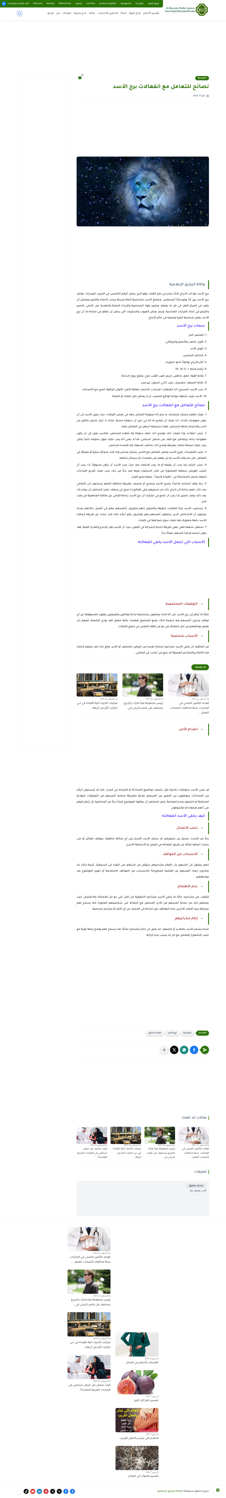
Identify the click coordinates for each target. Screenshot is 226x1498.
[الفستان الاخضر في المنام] (136, 1344)
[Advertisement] (113, 50)
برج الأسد (172, 1033)
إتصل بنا (139, 3)
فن (58, 13)
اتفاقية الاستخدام (107, 3)
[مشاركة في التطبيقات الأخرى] (164, 1050)
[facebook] (4, 3)
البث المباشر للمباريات (18, 3)
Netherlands (65, 3)
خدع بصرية (80, 13)
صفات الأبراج (155, 1033)
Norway (50, 3)
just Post (91, 3)
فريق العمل (153, 3)
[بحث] (19, 13)
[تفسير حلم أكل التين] (136, 1382)
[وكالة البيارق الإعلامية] (186, 9)
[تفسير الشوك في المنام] (136, 1458)
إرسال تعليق (196, 1186)
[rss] (19, 1491)
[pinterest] (46, 1491)
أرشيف (78, 3)
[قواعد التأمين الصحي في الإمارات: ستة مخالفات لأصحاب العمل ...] (188, 685)
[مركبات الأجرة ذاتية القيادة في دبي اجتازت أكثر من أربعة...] (97, 685)
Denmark (37, 3)
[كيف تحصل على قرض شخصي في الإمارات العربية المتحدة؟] (92, 1135)
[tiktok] (26, 1491)
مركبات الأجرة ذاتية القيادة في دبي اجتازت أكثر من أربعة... (97, 706)
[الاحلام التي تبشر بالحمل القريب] (136, 1420)
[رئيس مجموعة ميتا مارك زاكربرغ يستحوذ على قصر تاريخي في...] (142, 685)
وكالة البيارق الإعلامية (169, 1491)
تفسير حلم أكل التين (146, 1400)
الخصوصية (126, 3)
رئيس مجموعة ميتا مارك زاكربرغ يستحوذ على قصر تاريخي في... (143, 706)
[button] (194, 1050)
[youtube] (32, 1491)
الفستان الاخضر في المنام (142, 1362)
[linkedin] (39, 1491)
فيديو (50, 13)
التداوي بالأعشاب (108, 13)
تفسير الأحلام (151, 13)
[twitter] (59, 1491)
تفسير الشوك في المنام (143, 1476)
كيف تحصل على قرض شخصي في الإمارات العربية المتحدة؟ (92, 1153)
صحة (124, 13)
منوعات (66, 13)
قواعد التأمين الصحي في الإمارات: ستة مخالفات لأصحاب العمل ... (189, 708)
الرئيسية (202, 78)
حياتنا (92, 13)
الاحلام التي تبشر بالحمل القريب (139, 1438)
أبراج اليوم (135, 13)
